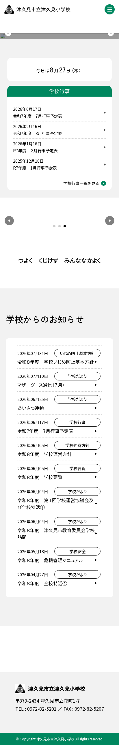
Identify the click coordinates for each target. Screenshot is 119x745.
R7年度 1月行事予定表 (35, 168)
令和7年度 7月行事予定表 (37, 116)
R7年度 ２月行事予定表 (35, 150)
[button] (9, 220)
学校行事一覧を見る (81, 183)
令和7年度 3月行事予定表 (37, 133)
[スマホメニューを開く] (110, 9)
